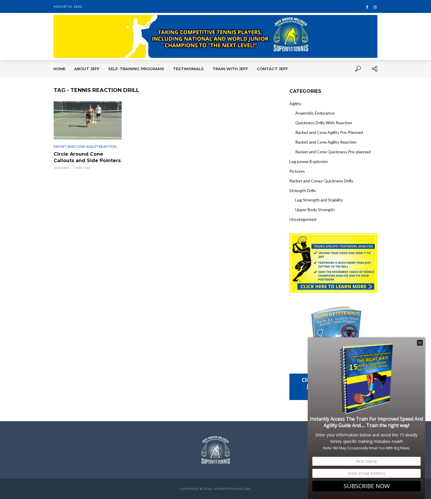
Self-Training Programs (136, 68)
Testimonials (188, 68)
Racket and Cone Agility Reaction (85, 146)
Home (59, 68)
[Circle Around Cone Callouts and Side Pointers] (88, 120)
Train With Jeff (230, 68)
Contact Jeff (272, 68)
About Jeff (86, 68)
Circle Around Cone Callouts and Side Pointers (87, 157)
